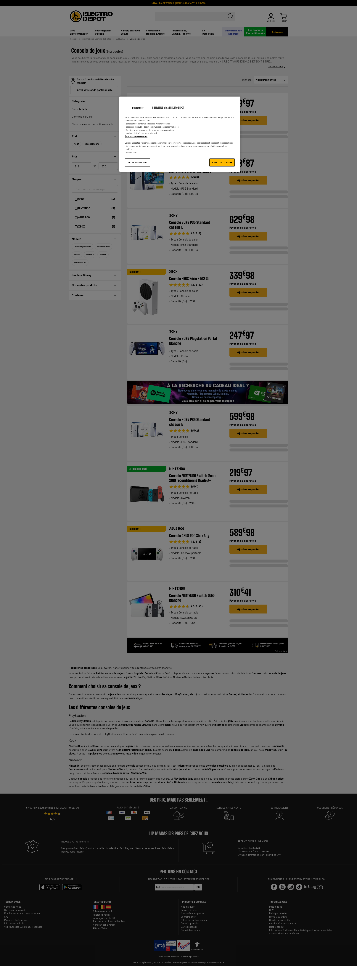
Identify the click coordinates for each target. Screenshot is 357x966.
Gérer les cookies (137, 162)
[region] (179, 134)
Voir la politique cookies (136, 136)
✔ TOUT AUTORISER (222, 162)
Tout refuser (137, 107)
